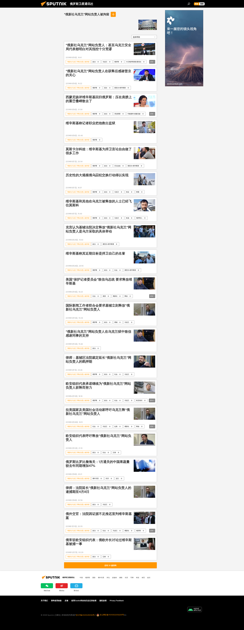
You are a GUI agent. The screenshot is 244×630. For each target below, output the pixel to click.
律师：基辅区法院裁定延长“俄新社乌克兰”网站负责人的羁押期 (98, 360)
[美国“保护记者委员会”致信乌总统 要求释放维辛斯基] (144, 283)
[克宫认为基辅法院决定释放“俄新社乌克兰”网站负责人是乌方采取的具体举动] (144, 231)
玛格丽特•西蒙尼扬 (134, 114)
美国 (104, 296)
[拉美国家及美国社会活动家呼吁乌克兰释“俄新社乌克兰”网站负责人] (144, 414)
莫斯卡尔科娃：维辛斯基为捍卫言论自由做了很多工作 (99, 151)
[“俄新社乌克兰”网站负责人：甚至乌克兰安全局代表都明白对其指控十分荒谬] (144, 49)
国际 (93, 577)
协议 (127, 192)
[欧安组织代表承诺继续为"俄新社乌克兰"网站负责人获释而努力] (144, 388)
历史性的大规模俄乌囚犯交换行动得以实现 (97, 175)
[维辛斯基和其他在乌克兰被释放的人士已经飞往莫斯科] (144, 205)
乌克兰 (105, 62)
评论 (108, 577)
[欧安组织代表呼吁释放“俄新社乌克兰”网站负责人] (144, 440)
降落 (137, 192)
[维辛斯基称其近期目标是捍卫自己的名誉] (144, 257)
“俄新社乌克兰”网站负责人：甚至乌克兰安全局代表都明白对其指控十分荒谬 (98, 47)
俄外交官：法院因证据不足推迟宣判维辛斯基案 (99, 516)
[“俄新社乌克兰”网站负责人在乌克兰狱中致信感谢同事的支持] (144, 336)
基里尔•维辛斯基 (120, 88)
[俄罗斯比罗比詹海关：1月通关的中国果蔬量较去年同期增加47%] (144, 466)
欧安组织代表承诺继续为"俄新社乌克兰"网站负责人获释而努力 (98, 386)
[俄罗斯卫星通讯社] (54, 7)
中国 (81, 577)
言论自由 (117, 166)
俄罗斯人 (139, 218)
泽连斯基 (117, 114)
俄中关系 (96, 478)
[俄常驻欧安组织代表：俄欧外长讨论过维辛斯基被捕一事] (144, 544)
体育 (143, 577)
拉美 (115, 426)
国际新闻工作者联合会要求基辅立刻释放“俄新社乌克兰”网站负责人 (98, 307)
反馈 (66, 600)
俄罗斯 (116, 62)
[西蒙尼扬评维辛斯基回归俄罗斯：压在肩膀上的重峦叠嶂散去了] (144, 101)
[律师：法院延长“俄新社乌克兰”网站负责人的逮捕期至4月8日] (144, 492)
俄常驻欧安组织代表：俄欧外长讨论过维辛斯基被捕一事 (99, 542)
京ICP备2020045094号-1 (86, 615)
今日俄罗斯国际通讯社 (133, 62)
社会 (115, 270)
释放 (126, 296)
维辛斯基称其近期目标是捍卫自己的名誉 (95, 253)
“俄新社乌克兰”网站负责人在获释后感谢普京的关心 (98, 73)
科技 (137, 577)
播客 (120, 577)
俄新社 (115, 296)
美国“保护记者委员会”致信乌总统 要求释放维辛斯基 (99, 281)
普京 (105, 88)
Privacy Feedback (117, 600)
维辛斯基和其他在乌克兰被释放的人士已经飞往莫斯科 (99, 203)
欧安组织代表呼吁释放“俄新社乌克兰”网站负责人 (98, 438)
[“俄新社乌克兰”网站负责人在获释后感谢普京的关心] (144, 75)
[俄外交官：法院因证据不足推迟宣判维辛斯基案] (144, 518)
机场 (127, 218)
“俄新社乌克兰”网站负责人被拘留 (86, 14)
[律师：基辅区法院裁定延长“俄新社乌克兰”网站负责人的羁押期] (144, 362)
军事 (132, 577)
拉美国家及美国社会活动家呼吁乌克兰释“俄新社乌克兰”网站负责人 (98, 412)
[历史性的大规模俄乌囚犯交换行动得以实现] (144, 179)
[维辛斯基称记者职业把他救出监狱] (144, 127)
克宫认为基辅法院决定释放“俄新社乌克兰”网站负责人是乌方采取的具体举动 (98, 229)
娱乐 (148, 577)
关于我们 (44, 600)
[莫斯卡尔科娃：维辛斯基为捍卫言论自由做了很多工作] (144, 153)
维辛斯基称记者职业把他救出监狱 (90, 123)
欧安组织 (139, 400)
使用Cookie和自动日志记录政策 (83, 600)
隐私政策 (103, 600)
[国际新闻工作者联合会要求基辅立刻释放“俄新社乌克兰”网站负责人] (144, 309)
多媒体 (114, 577)
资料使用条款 (56, 600)
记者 (114, 452)
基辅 (115, 322)
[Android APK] (194, 610)
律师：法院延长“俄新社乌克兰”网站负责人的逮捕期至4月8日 (98, 490)
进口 (117, 478)
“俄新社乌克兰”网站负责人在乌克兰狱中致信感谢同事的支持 (98, 334)
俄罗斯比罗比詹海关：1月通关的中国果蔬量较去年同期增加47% (98, 464)
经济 (107, 478)
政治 (94, 62)
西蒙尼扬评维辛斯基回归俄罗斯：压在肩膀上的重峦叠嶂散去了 (99, 99)
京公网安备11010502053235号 (111, 615)
